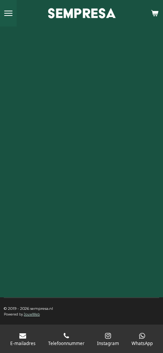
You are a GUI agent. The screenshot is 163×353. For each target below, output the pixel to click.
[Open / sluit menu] (8, 13)
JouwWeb (32, 314)
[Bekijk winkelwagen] (154, 13)
